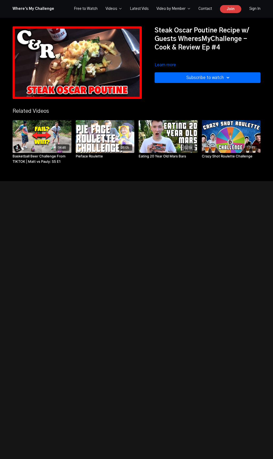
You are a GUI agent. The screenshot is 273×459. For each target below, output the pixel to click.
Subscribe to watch (205, 78)
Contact (205, 9)
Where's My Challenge (33, 9)
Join (231, 9)
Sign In (254, 9)
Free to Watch (86, 9)
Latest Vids (139, 9)
